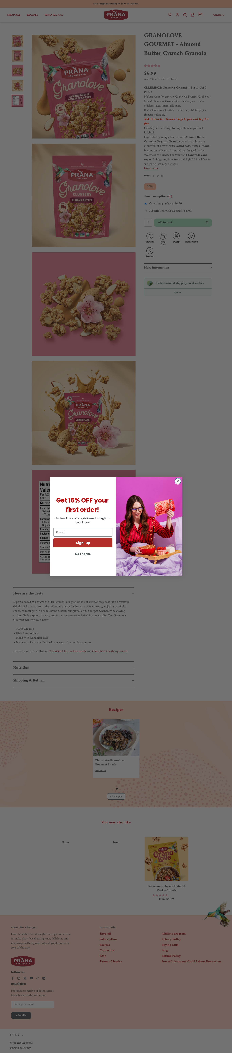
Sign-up (83, 542)
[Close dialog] (178, 481)
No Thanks (83, 554)
